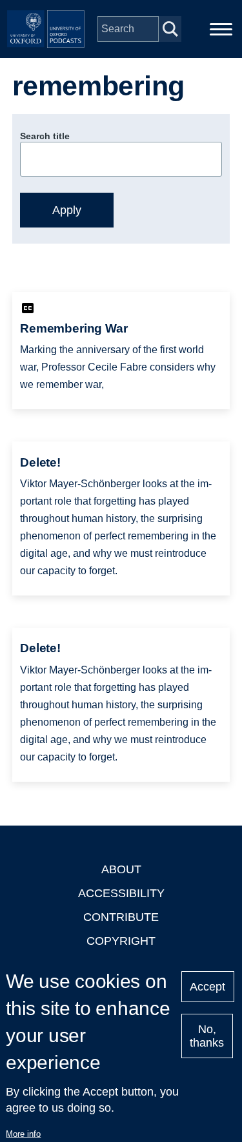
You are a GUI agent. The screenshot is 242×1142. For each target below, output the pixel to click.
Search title (45, 136)
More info (23, 1134)
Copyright (121, 940)
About (121, 869)
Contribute (121, 917)
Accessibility (121, 893)
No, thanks (207, 1036)
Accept (207, 986)
